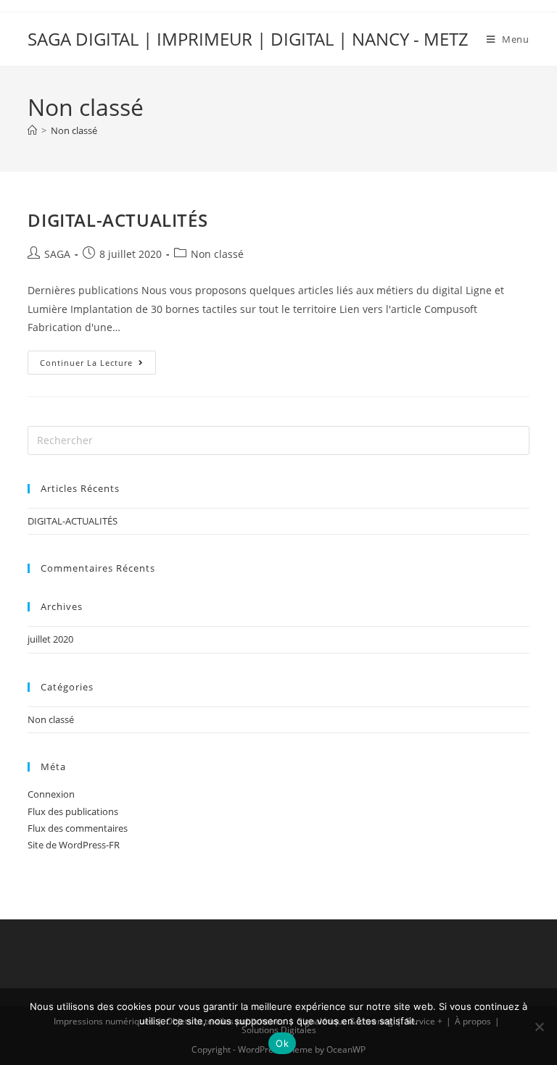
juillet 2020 (50, 639)
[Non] (539, 1026)
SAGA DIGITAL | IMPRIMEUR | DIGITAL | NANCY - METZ (248, 39)
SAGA (57, 254)
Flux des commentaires (78, 828)
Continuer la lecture (98, 359)
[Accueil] (32, 130)
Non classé (74, 130)
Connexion (51, 794)
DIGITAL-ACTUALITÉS (117, 220)
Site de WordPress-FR (74, 844)
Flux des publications (73, 811)
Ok (282, 1043)
